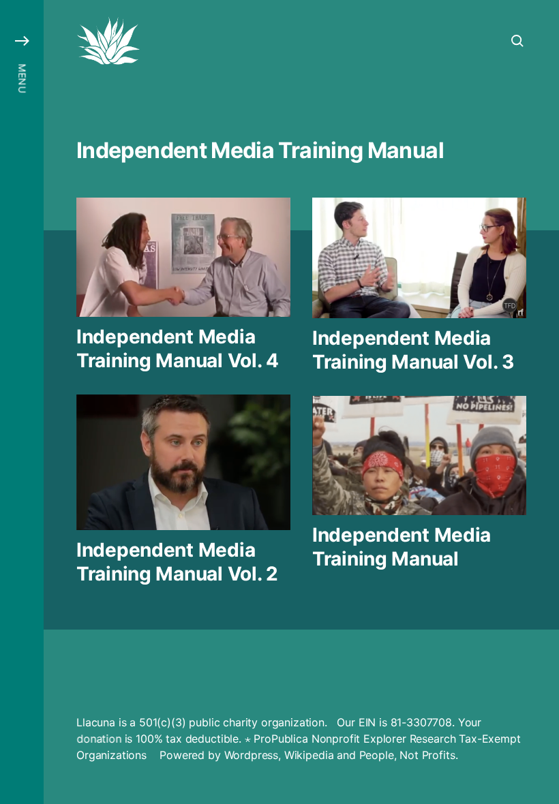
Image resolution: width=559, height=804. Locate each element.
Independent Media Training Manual (401, 546)
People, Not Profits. (408, 755)
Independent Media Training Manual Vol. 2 (177, 561)
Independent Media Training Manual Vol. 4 (177, 348)
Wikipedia (309, 755)
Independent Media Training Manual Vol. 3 (413, 349)
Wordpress (251, 755)
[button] (22, 402)
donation (98, 738)
